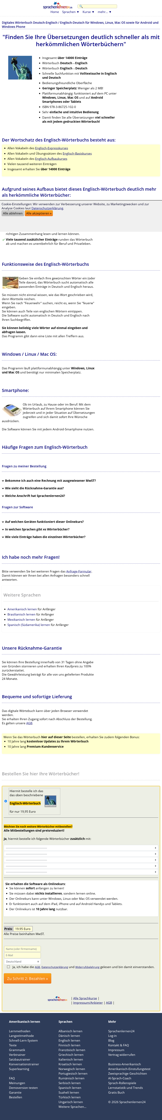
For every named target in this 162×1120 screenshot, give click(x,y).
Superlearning (19, 1069)
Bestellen (15, 1097)
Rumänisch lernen (71, 1078)
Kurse (87, 12)
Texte (13, 1045)
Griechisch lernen (71, 1055)
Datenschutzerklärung (54, 967)
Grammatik (17, 1050)
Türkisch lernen (70, 1097)
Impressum (116, 1050)
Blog (111, 1040)
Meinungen (17, 1083)
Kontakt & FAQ (118, 1045)
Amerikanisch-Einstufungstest (129, 1069)
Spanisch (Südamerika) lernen (28, 625)
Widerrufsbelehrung (87, 967)
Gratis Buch (116, 1092)
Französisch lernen (72, 1050)
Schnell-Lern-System (23, 1040)
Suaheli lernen (69, 1092)
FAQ (12, 1078)
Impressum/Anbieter (88, 1003)
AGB (29, 723)
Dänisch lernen (69, 1036)
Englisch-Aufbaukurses (51, 159)
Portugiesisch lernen (73, 1073)
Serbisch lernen (70, 1083)
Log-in (112, 1036)
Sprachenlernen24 (121, 1031)
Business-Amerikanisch (124, 1064)
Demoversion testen (23, 1088)
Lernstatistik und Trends (125, 1088)
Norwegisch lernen (72, 1069)
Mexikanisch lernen (21, 620)
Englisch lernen (69, 1040)
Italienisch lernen (71, 1059)
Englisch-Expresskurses (51, 148)
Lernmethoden (19, 1031)
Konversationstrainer (24, 1064)
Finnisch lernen (69, 1045)
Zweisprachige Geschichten (127, 1073)
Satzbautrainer (19, 1059)
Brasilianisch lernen (21, 614)
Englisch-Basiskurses (77, 153)
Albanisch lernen (70, 1031)
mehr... (103, 12)
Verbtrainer (17, 1055)
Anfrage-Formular (78, 571)
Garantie (15, 1092)
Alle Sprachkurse (85, 998)
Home (54, 12)
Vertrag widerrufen (121, 1055)
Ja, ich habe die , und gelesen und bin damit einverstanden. (83, 967)
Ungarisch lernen (71, 1102)
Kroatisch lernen (70, 1064)
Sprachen (69, 12)
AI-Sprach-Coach (119, 1078)
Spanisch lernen (70, 1088)
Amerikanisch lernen (22, 609)
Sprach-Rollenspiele (122, 1083)
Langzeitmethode (21, 1036)
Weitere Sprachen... (72, 1107)
